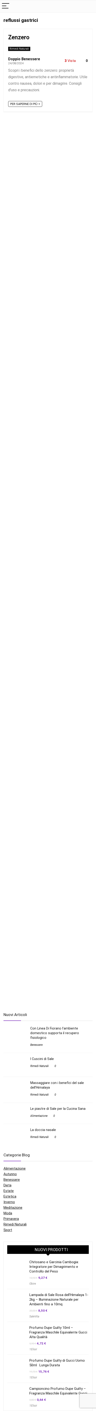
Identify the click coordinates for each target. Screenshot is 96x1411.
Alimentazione (39, 1115)
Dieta (7, 1185)
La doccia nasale (43, 1130)
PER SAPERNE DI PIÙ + (25, 104)
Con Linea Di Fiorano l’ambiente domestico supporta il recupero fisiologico (54, 1033)
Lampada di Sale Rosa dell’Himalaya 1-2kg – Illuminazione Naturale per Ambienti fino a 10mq (58, 1299)
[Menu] (5, 6)
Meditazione (12, 1207)
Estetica (9, 1196)
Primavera (11, 1219)
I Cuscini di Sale (42, 1059)
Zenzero (18, 37)
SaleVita (34, 1316)
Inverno (9, 1202)
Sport (7, 1230)
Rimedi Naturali (19, 48)
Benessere (36, 1044)
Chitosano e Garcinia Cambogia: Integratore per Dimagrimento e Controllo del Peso (54, 1266)
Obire (32, 1283)
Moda (7, 1213)
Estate (8, 1191)
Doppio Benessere (24, 59)
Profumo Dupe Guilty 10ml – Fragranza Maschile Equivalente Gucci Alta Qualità (58, 1332)
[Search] (88, 6)
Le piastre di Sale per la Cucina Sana (58, 1109)
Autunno (10, 1174)
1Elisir (33, 1349)
